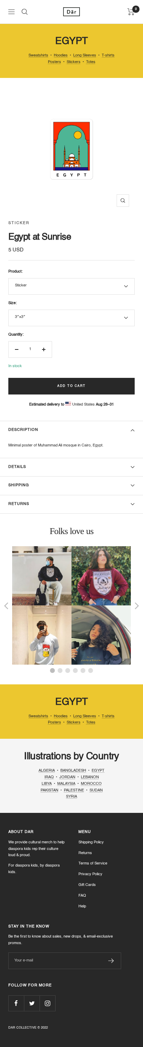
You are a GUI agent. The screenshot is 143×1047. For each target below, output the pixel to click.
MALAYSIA (66, 784)
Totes (90, 62)
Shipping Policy (91, 842)
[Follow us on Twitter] (32, 1003)
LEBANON (90, 777)
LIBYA (47, 784)
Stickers (74, 62)
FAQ (82, 896)
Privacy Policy (90, 874)
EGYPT (98, 771)
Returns (18, 504)
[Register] (111, 960)
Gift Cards (87, 885)
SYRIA (71, 797)
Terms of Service (92, 864)
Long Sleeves (84, 55)
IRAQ (49, 777)
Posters (54, 62)
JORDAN (67, 777)
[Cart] (131, 11)
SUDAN (96, 790)
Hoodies (61, 55)
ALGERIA (47, 771)
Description (23, 430)
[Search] (25, 12)
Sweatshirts (38, 55)
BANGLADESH (73, 771)
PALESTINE (74, 790)
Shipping (18, 485)
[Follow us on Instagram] (47, 1003)
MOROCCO (91, 784)
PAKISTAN (49, 790)
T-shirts (108, 55)
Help (82, 906)
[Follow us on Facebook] (16, 1003)
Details (17, 467)
